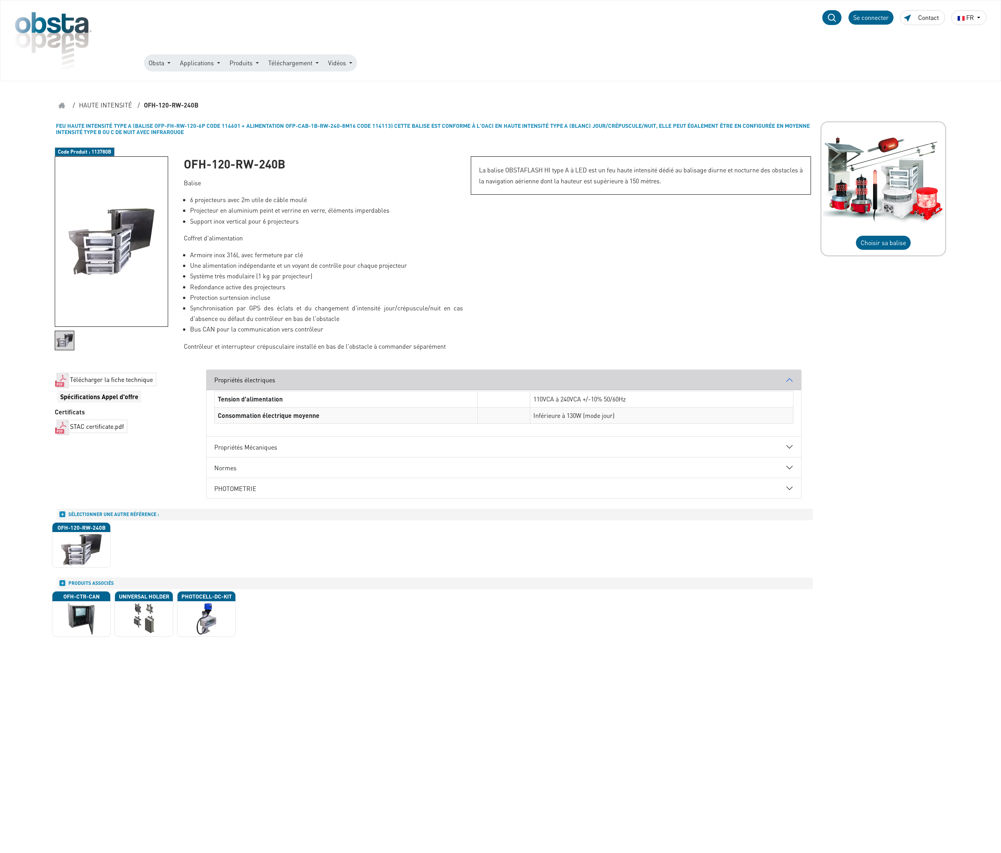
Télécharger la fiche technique (111, 379)
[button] (832, 17)
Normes (225, 468)
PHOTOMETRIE (235, 488)
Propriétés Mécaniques (245, 447)
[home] (62, 105)
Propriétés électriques (244, 380)
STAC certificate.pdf (97, 426)
